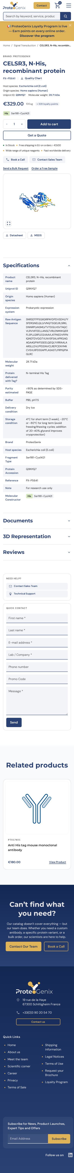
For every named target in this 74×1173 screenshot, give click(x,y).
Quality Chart (33, 78)
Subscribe (59, 1139)
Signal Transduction (25, 45)
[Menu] (69, 5)
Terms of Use (54, 1064)
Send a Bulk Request (15, 168)
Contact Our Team (23, 946)
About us (14, 1052)
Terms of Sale (17, 1087)
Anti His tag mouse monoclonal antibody (32, 847)
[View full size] (9, 223)
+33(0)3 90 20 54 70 (37, 1013)
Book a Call (56, 946)
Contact (42, 5)
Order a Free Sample (44, 168)
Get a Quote (37, 135)
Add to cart (49, 124)
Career (12, 1073)
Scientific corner (19, 1066)
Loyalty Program (56, 1082)
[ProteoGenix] (14, 5)
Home (6, 45)
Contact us (38, 1021)
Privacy (13, 1080)
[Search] (65, 16)
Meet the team (18, 1059)
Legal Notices (54, 1057)
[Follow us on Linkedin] (70, 1155)
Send (14, 722)
